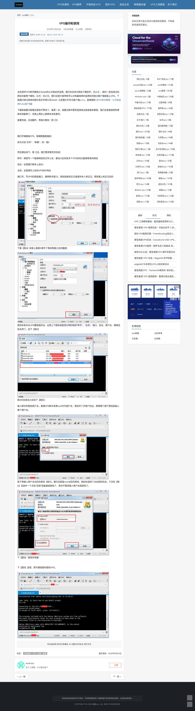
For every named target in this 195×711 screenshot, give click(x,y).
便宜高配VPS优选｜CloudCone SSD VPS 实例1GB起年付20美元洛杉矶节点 (155, 239)
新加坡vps (143, 155)
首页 (19, 15)
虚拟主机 (124, 4)
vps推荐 (77, 4)
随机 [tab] (169, 215)
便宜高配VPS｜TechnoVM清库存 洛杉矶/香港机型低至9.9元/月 (155, 270)
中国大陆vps (143, 102)
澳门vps (143, 172)
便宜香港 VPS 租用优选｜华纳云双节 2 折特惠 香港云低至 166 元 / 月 (155, 227)
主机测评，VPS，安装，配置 (35, 653)
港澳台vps (165, 166)
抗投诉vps (165, 143)
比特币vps (142, 166)
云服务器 (165, 102)
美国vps (165, 178)
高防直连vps (165, 201)
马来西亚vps (165, 196)
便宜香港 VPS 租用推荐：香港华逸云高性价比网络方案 (155, 276)
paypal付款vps (142, 85)
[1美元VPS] (154, 49)
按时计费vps (142, 149)
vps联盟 (135, 333)
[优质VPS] (154, 301)
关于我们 (172, 4)
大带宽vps (165, 137)
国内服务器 (165, 126)
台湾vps (165, 120)
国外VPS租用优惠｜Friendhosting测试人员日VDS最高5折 (155, 233)
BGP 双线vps (165, 79)
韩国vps (165, 190)
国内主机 (142, 126)
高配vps (142, 201)
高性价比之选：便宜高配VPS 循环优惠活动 (154, 252)
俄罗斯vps (165, 108)
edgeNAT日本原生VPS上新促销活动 (151, 264)
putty (82, 100)
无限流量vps (165, 155)
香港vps (143, 196)
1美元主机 (142, 79)
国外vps (110, 4)
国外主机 (165, 131)
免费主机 (143, 114)
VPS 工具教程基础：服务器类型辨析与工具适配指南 (155, 221)
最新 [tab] (140, 215)
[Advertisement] (69, 66)
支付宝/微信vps (165, 149)
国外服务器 (142, 137)
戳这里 (96, 92)
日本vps (142, 161)
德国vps (142, 143)
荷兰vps (142, 184)
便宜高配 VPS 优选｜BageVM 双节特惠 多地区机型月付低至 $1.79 (155, 258)
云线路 (157, 338)
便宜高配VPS (143, 108)
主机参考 (158, 333)
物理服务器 (140, 4)
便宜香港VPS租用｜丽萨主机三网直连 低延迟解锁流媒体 (155, 246)
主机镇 (135, 338)
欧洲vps (165, 161)
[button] (115, 665)
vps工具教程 (157, 4)
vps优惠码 (63, 4)
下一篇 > (117, 676)
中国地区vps (93, 4)
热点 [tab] (154, 215)
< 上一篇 (21, 676)
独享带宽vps (143, 178)
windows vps (143, 96)
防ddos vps (143, 190)
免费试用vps (165, 114)
